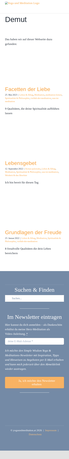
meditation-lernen (54, 95)
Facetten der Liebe (27, 89)
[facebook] (24, 399)
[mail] (40, 399)
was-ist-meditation (50, 172)
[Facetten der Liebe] (21, 66)
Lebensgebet (20, 163)
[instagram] (29, 399)
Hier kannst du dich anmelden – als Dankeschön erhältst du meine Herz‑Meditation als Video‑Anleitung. (33, 329)
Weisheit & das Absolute (16, 175)
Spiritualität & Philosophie (17, 98)
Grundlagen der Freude (33, 232)
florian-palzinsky (33, 168)
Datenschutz (35, 434)
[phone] (45, 399)
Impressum (51, 430)
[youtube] (34, 399)
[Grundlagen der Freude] (21, 212)
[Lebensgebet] (21, 143)
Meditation (39, 95)
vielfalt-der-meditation (40, 98)
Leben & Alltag (26, 95)
